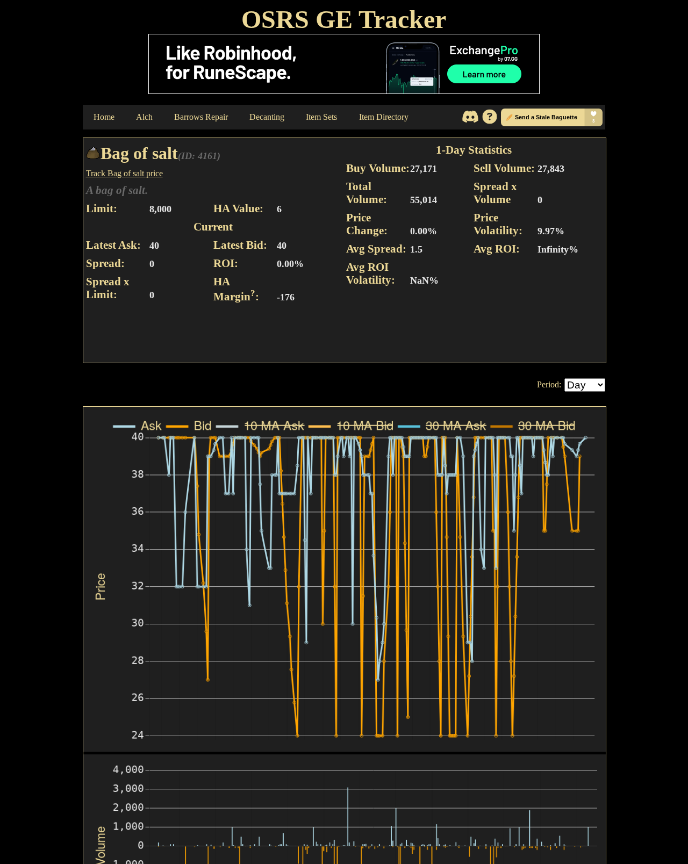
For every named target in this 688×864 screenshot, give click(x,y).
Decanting (266, 116)
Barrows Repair (201, 116)
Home (104, 116)
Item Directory (383, 116)
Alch (144, 116)
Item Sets (321, 116)
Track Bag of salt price (124, 173)
